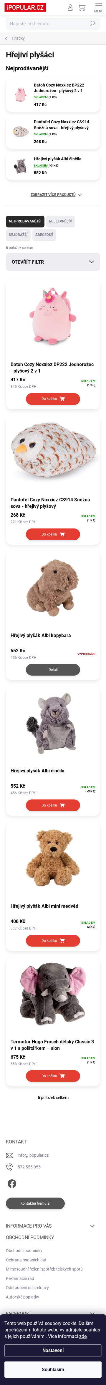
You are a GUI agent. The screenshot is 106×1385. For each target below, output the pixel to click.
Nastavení (53, 1350)
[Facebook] (11, 1182)
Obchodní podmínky (24, 1250)
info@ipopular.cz (33, 1155)
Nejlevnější (60, 221)
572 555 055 (29, 1167)
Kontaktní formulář (35, 1203)
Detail (53, 670)
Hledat (92, 23)
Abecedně (44, 235)
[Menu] (98, 7)
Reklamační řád (20, 1278)
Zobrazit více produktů (53, 195)
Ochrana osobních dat (26, 1260)
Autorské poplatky (22, 1297)
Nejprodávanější (25, 221)
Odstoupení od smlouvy (27, 1287)
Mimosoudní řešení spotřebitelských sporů (44, 1269)
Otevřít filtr (28, 262)
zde (83, 1336)
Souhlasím (53, 1369)
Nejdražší (18, 235)
